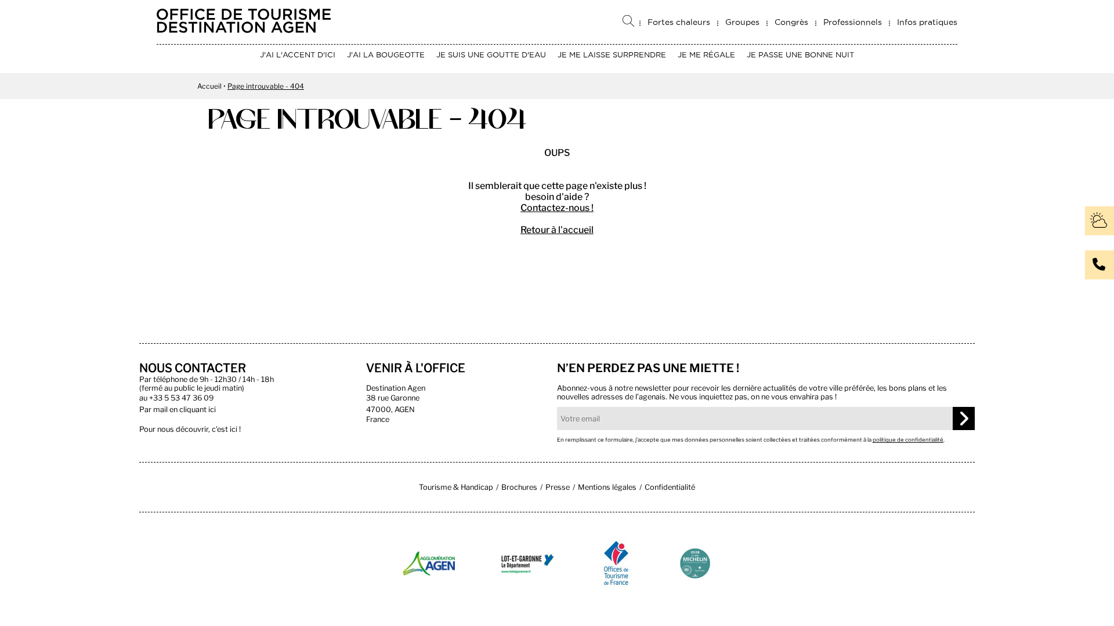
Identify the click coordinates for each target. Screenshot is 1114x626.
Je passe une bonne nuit (800, 54)
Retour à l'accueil (557, 229)
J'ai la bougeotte (386, 54)
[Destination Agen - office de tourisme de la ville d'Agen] (244, 29)
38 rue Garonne (392, 398)
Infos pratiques (927, 22)
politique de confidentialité (908, 439)
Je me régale (706, 54)
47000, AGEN (390, 409)
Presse (557, 487)
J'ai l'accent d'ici (297, 54)
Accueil (209, 86)
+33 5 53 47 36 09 (181, 398)
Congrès (791, 22)
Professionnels (852, 22)
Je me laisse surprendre (612, 54)
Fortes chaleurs (679, 22)
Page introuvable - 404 (265, 86)
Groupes (742, 22)
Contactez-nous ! (557, 207)
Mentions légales (607, 487)
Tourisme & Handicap (456, 487)
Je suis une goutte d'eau (491, 54)
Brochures (519, 487)
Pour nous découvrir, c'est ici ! (190, 429)
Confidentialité (670, 487)
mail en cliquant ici (184, 409)
